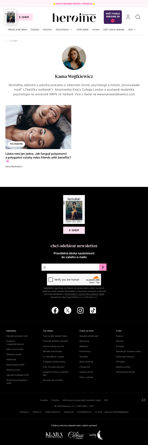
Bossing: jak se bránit (53, 380)
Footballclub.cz (84, 412)
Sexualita (83, 356)
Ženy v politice (86, 377)
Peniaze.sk (69, 412)
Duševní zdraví (86, 372)
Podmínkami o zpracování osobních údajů (84, 294)
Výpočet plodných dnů (16, 336)
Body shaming (86, 361)
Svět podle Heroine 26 (113, 15)
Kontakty (120, 346)
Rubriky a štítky (123, 367)
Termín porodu (13, 370)
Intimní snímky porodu (53, 346)
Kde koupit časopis (125, 356)
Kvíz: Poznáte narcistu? (54, 367)
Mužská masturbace (52, 351)
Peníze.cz (37, 412)
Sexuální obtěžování (88, 336)
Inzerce (119, 336)
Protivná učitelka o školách (55, 341)
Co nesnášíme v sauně (53, 356)
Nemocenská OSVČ (15, 364)
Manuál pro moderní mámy (128, 351)
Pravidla (55, 400)
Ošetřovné (11, 359)
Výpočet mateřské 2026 (17, 375)
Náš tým (120, 341)
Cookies (44, 400)
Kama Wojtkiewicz (74, 76)
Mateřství (83, 346)
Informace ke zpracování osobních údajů (82, 400)
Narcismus (84, 341)
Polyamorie (16, 144)
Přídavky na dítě (13, 354)
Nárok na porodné (14, 349)
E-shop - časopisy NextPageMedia (111, 412)
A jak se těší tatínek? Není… (55, 336)
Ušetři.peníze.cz (52, 412)
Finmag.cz (24, 412)
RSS (106, 400)
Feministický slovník (125, 372)
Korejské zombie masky (54, 361)
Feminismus (85, 351)
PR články (120, 361)
